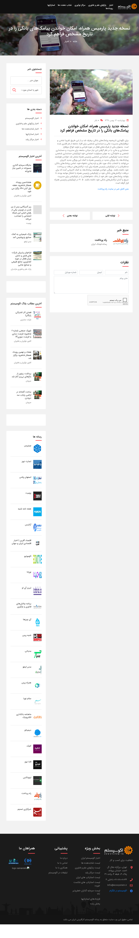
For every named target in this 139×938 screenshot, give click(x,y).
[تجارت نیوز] (37, 464)
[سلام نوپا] (37, 701)
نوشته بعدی (72, 215)
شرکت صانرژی (25, 319)
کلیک (29, 746)
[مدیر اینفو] (37, 669)
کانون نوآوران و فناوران (22, 195)
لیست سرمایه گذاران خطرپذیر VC (86, 892)
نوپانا (29, 572)
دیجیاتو (27, 730)
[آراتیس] (37, 527)
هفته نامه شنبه (24, 508)
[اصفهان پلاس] (37, 480)
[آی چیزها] (37, 622)
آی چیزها (27, 619)
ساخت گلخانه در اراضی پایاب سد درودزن (23, 395)
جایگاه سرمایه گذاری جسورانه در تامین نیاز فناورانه (21, 168)
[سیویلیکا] (28, 861)
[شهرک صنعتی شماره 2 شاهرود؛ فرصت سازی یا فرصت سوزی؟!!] (37, 333)
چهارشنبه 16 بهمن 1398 (115, 120)
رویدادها (109, 8)
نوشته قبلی (110, 215)
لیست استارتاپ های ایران (88, 877)
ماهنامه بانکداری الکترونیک (23, 716)
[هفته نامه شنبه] (37, 511)
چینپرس (27, 445)
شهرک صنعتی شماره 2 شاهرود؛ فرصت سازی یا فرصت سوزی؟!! (21, 334)
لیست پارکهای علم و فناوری (87, 868)
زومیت (28, 223)
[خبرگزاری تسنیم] (37, 812)
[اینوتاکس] (37, 780)
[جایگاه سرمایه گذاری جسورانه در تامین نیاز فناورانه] (37, 168)
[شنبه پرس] (37, 638)
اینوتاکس (27, 777)
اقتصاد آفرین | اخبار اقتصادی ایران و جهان (21, 542)
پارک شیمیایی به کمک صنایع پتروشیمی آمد (21, 235)
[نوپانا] (37, 575)
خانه (75, 41)
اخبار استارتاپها (32, 134)
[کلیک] (37, 748)
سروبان (28, 380)
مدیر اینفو (27, 241)
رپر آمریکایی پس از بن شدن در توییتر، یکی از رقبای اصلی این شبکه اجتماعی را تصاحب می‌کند (21, 213)
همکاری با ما (61, 868)
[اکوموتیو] (37, 559)
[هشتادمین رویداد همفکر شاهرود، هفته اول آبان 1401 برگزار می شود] (37, 185)
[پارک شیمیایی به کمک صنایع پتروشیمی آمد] (37, 237)
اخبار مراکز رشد (32, 139)
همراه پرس (26, 682)
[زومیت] (37, 496)
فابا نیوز (28, 761)
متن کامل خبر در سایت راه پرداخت (113, 189)
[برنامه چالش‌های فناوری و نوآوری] (37, 606)
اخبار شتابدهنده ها (30, 129)
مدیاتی (28, 651)
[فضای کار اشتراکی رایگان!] (37, 315)
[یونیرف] (13, 861)
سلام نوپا (27, 698)
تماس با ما (62, 863)
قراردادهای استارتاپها (90, 899)
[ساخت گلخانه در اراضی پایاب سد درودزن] (37, 394)
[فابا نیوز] (37, 764)
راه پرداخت (26, 793)
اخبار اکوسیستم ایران (90, 858)
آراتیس (28, 524)
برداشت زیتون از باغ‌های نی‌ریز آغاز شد (21, 375)
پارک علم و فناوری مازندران (21, 269)
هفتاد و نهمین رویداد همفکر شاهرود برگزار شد (21, 355)
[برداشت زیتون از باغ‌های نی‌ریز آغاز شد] (37, 376)
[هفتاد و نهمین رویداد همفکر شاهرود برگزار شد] (37, 355)
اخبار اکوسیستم (32, 118)
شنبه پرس (26, 635)
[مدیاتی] (37, 654)
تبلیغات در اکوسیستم (58, 872)
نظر (96, 120)
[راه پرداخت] (37, 796)
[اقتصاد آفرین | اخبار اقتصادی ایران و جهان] (37, 543)
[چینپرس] (37, 448)
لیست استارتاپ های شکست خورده (86, 884)
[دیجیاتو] (37, 733)
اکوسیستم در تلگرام (118, 890)
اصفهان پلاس (25, 477)
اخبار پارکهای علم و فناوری (27, 123)
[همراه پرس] (37, 685)
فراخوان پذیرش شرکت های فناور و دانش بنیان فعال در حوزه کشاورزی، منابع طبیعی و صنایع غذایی (21, 259)
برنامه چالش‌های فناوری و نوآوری (23, 605)
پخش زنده (95, 904)
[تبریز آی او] (37, 590)
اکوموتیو (27, 556)
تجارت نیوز (26, 461)
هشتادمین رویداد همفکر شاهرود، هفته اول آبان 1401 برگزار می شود (21, 187)
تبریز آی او (26, 588)
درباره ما (63, 858)
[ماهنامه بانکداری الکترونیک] (37, 717)
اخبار (67, 41)
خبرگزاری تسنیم (24, 809)
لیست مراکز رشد (92, 872)
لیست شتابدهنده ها (90, 863)
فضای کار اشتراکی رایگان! (23, 314)
